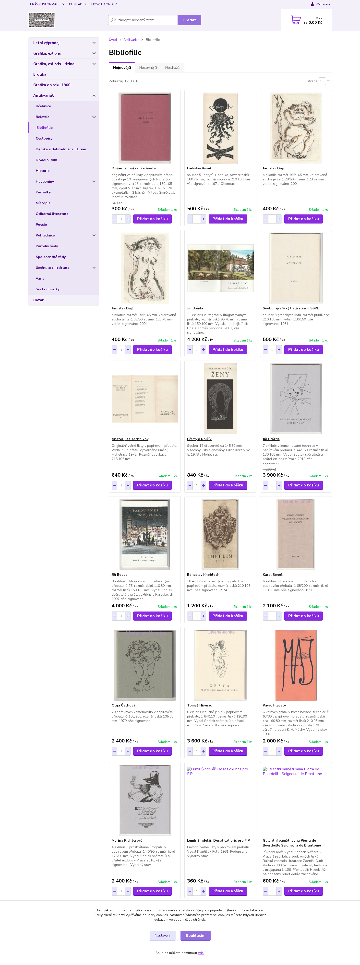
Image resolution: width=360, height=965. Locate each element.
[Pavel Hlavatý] (296, 665)
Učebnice (43, 106)
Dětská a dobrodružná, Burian (61, 149)
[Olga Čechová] (145, 665)
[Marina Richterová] (145, 800)
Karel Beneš (273, 574)
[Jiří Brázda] (296, 398)
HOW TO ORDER (104, 4)
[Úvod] (66, 20)
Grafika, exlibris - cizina (53, 63)
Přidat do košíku (152, 219)
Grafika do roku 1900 (51, 84)
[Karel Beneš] (296, 534)
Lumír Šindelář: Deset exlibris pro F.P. (219, 840)
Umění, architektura (52, 267)
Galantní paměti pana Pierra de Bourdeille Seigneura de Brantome (292, 843)
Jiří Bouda (195, 308)
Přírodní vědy (47, 246)
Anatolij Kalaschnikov (130, 439)
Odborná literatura (52, 214)
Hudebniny (45, 181)
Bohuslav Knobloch (203, 574)
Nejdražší (172, 67)
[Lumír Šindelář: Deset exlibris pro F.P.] (220, 800)
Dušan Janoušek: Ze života (134, 168)
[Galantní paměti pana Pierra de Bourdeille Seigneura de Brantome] (296, 800)
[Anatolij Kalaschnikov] (145, 398)
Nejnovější (122, 67)
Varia (40, 278)
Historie (42, 170)
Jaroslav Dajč (274, 168)
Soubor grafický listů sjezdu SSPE (291, 308)
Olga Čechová (123, 705)
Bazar (38, 300)
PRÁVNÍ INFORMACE (45, 4)
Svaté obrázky (48, 289)
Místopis (43, 203)
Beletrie (42, 117)
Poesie (41, 224)
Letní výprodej (46, 42)
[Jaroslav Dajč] (296, 128)
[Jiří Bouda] (220, 268)
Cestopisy (44, 138)
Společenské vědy (51, 257)
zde (201, 953)
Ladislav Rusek (199, 168)
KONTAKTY (77, 4)
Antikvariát (43, 95)
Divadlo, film (46, 160)
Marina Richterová (127, 840)
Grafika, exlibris (47, 53)
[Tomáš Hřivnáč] (220, 665)
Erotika (39, 74)
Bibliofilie (44, 127)
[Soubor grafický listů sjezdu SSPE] (296, 268)
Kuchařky (43, 192)
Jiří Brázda (271, 439)
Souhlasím (195, 935)
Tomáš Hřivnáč (199, 705)
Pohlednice (45, 235)
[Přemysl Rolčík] (220, 398)
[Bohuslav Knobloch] (220, 534)
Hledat (189, 20)
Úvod (113, 40)
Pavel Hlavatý (274, 705)
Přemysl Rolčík (199, 439)
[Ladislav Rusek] (220, 128)
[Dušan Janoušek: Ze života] (145, 128)
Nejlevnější (148, 67)
